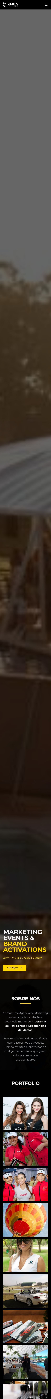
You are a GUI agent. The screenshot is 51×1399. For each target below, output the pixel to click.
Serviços (12, 968)
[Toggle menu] (46, 4)
